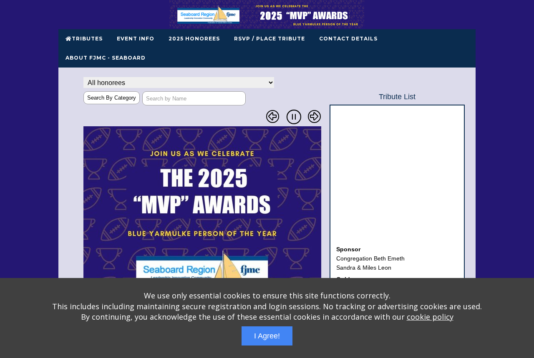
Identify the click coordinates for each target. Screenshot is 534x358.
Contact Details (348, 38)
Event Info (135, 38)
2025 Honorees (194, 38)
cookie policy (430, 317)
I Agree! (267, 336)
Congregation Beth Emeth (370, 255)
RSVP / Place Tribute (269, 38)
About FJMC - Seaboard (105, 58)
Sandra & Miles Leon (363, 264)
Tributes (87, 38)
